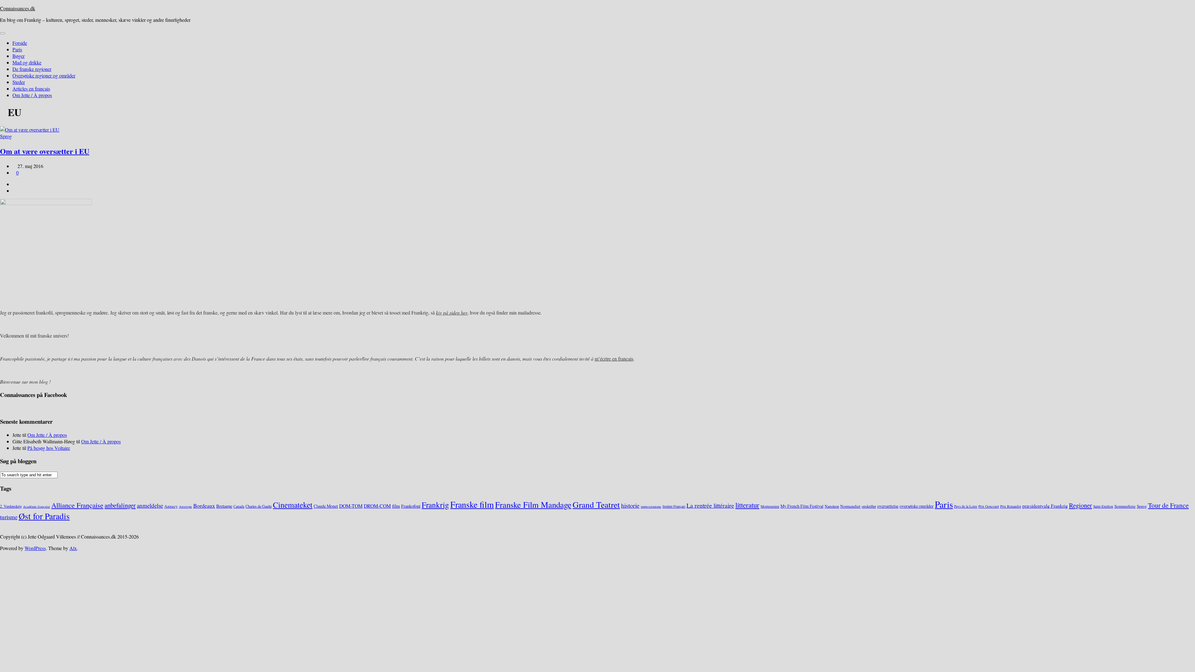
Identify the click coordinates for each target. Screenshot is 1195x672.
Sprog (6, 136)
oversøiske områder (917, 506)
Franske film (472, 504)
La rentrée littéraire (710, 505)
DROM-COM (377, 505)
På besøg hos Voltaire (48, 448)
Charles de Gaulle (259, 506)
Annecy (171, 506)
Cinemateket (292, 504)
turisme (8, 517)
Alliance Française (77, 505)
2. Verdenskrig (11, 506)
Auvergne (185, 506)
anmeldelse (150, 505)
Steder (18, 82)
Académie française (36, 506)
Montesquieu (770, 506)
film (396, 505)
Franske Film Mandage (533, 504)
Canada (238, 506)
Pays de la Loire (965, 506)
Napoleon (832, 506)
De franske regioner (31, 69)
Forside (19, 43)
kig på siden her (451, 312)
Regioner (1080, 505)
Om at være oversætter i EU (44, 151)
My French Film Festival (801, 506)
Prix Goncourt (988, 506)
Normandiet (850, 506)
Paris (17, 49)
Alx (73, 548)
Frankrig (435, 504)
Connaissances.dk (17, 8)
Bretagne (224, 506)
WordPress (35, 548)
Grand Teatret (596, 504)
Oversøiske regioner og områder (43, 75)
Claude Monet (326, 506)
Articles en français (31, 88)
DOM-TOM (351, 505)
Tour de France (1168, 505)
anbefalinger (120, 505)
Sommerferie (1125, 506)
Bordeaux (204, 505)
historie (630, 505)
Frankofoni (410, 506)
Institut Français (674, 506)
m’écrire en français (614, 358)
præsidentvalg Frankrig (1045, 505)
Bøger (18, 56)
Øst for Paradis (44, 516)
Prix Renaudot (1010, 506)
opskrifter (869, 506)
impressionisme (651, 506)
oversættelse (887, 506)
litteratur (747, 505)
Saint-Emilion (1103, 506)
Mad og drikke (26, 62)
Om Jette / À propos (32, 95)
